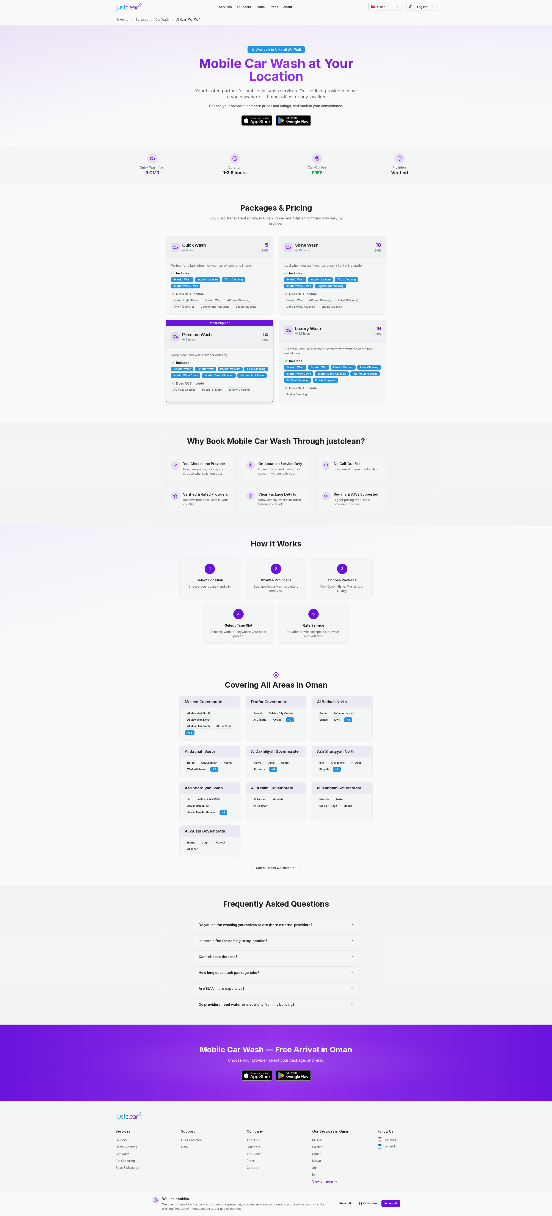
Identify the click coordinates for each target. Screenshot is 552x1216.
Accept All (390, 1203)
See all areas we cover (273, 868)
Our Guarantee (191, 1140)
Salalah (317, 1147)
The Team (254, 1154)
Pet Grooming (125, 1161)
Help (184, 1147)
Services (225, 7)
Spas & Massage (127, 1167)
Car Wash (162, 19)
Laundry (121, 1140)
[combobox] (385, 7)
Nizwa (316, 1161)
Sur (314, 1167)
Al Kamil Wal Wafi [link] (188, 19)
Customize (370, 1203)
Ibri (314, 1174)
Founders (244, 7)
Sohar (316, 1154)
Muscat (317, 1140)
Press (274, 7)
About (287, 7)
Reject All (345, 1203)
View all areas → (324, 1181)
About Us (253, 1140)
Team (260, 7)
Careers (252, 1167)
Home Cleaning (126, 1147)
